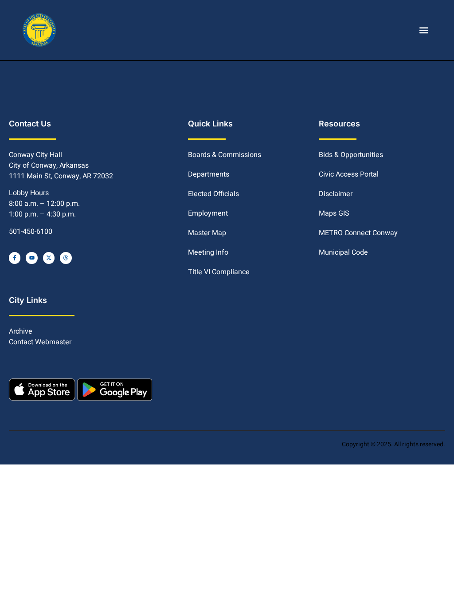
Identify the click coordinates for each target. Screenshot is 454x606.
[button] (424, 30)
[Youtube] (31, 258)
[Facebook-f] (14, 258)
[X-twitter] (49, 258)
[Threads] (65, 258)
